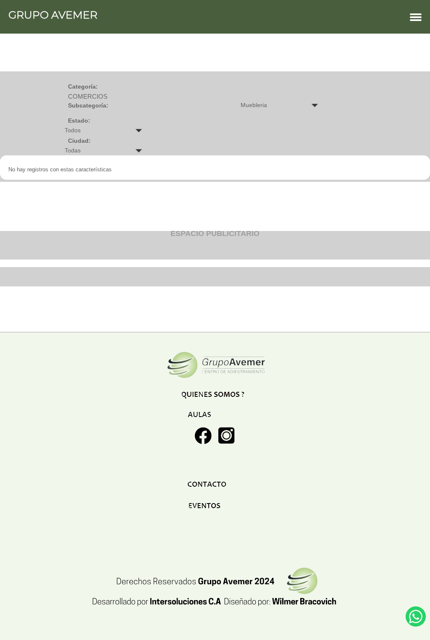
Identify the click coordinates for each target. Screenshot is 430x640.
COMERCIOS (88, 96)
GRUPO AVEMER (52, 14)
